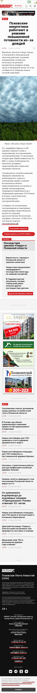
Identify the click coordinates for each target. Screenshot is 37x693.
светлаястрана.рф (10, 224)
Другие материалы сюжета (20, 294)
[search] (30, 6)
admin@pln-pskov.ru (18, 652)
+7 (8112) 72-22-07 (18, 642)
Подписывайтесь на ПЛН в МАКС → (18, 234)
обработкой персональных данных (11, 685)
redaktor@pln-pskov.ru (18, 647)
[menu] (26, 6)
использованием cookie (28, 681)
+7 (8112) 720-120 (18, 658)
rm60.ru (18, 661)
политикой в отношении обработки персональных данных (17, 683)
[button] (35, 6)
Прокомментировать (18, 228)
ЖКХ (5, 19)
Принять (18, 689)
